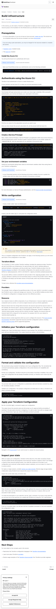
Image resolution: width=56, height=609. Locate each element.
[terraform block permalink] (16, 262)
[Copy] (50, 71)
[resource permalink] (10, 298)
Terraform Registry (6, 270)
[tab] (8, 62)
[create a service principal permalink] (24, 135)
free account (37, 38)
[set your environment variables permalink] (28, 162)
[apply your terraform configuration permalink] (38, 402)
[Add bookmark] (53, 19)
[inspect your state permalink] (21, 455)
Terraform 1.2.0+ (7, 49)
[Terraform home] (5, 7)
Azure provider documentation (44, 190)
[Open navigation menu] (53, 2)
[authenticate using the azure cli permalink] (36, 78)
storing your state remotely (29, 469)
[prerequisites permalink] (16, 33)
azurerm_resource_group (8, 321)
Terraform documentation (39, 551)
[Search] (49, 2)
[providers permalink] (11, 287)
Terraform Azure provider (26, 557)
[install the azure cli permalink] (19, 56)
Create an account (15, 22)
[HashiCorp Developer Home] (8, 2)
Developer (4, 11)
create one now (39, 36)
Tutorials (15, 11)
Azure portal (13, 450)
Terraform (9, 11)
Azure (19, 11)
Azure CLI (8, 51)
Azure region (39, 251)
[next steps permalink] (14, 545)
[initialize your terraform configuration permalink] (41, 327)
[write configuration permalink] (22, 195)
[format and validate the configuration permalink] (40, 363)
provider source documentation (25, 283)
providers (20, 554)
